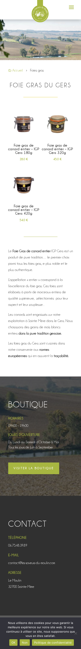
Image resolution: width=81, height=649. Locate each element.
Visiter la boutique (34, 468)
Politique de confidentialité (53, 642)
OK (13, 642)
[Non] (75, 633)
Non (25, 642)
